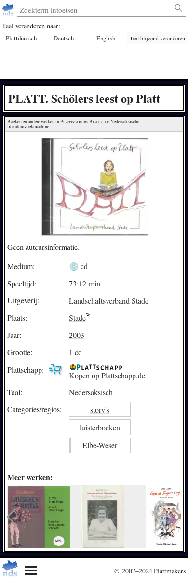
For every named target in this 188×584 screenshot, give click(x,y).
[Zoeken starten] (179, 8)
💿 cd (78, 266)
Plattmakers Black (81, 121)
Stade (77, 317)
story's (99, 409)
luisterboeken (100, 427)
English (105, 38)
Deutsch (64, 38)
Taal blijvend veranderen (157, 38)
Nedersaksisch (91, 392)
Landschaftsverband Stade (108, 300)
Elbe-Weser (99, 445)
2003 (76, 335)
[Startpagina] (9, 9)
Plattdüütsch (21, 38)
